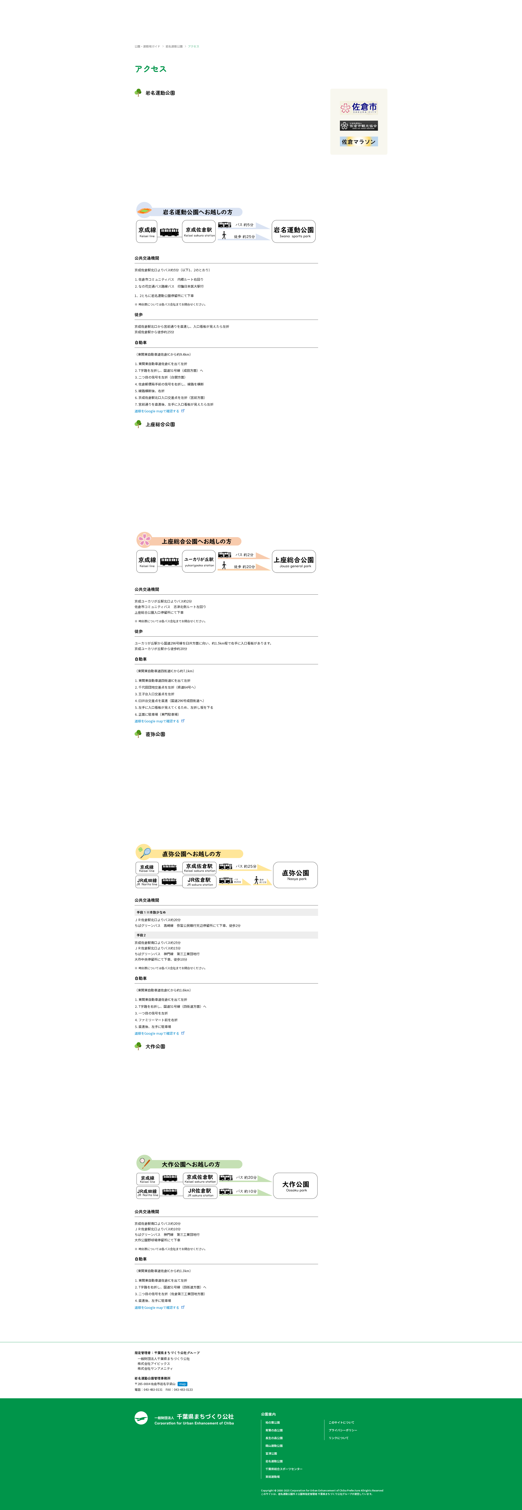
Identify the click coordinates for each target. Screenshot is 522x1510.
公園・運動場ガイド (147, 46)
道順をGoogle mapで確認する (157, 410)
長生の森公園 (274, 1438)
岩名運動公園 (174, 46)
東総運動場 (272, 1477)
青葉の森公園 (274, 1430)
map (182, 1384)
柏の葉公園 (272, 1422)
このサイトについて (341, 1422)
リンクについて (339, 1438)
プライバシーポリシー (343, 1430)
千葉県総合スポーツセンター (284, 1469)
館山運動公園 (274, 1446)
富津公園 (271, 1453)
